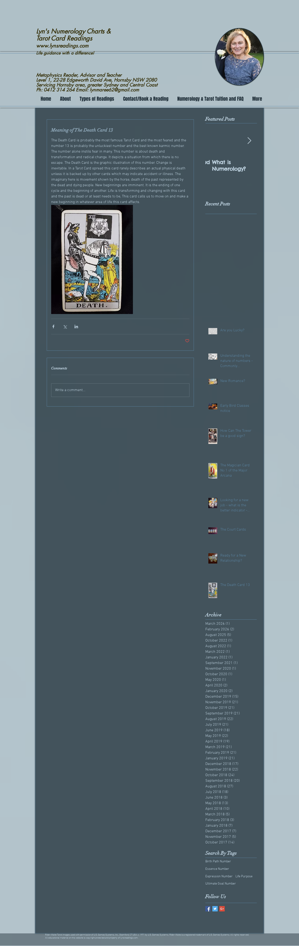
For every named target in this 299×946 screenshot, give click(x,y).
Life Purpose (244, 876)
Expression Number (219, 876)
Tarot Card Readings (64, 38)
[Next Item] (249, 141)
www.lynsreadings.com (62, 45)
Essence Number (217, 869)
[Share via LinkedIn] (76, 326)
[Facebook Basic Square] (208, 908)
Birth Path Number (218, 862)
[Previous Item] (213, 141)
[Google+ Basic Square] (222, 908)
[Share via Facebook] (53, 326)
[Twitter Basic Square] (215, 908)
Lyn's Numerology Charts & (73, 31)
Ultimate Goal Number (220, 884)
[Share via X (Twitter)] (65, 326)
